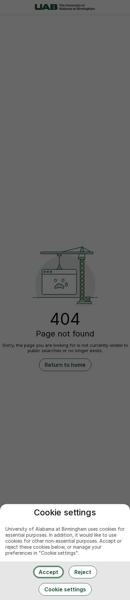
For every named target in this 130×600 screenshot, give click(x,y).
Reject (82, 572)
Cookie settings (65, 589)
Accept (48, 572)
